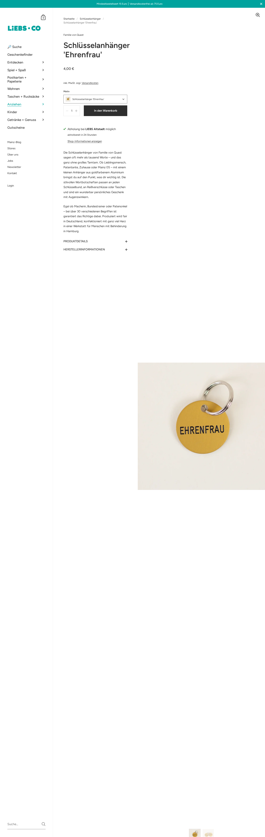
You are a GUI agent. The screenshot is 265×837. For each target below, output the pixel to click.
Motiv (66, 91)
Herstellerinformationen (84, 249)
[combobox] (95, 99)
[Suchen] (44, 824)
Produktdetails (75, 241)
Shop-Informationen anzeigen (85, 141)
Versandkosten (90, 83)
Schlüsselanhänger (90, 18)
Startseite (68, 18)
